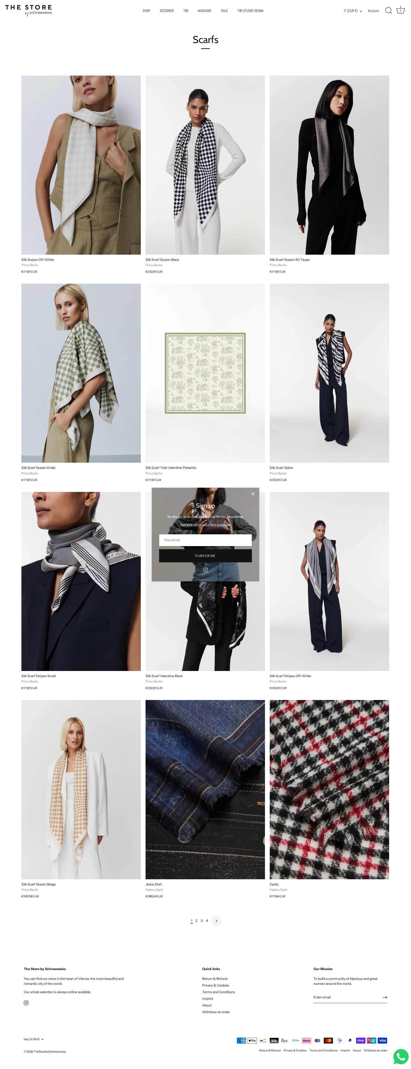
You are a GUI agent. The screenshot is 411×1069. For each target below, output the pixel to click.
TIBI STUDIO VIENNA (250, 10)
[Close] (253, 494)
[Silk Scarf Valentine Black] (205, 581)
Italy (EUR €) (32, 1039)
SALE (224, 10)
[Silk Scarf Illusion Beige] (81, 789)
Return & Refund (214, 979)
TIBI (185, 10)
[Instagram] (205, 570)
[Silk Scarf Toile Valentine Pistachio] (205, 373)
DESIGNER (167, 10)
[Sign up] (384, 997)
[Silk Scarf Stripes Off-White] (329, 581)
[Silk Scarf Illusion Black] (205, 165)
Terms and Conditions (218, 992)
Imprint (207, 998)
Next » (216, 921)
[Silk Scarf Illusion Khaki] (81, 373)
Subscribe (205, 556)
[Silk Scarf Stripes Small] (81, 581)
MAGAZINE (204, 10)
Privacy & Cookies (215, 985)
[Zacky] (329, 789)
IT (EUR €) (351, 11)
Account (373, 10)
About (206, 1005)
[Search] (388, 10)
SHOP (146, 10)
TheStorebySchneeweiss (50, 1051)
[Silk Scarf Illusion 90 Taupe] (329, 165)
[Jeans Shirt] (205, 789)
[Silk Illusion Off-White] (81, 165)
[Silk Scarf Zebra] (329, 373)
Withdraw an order (216, 1012)
